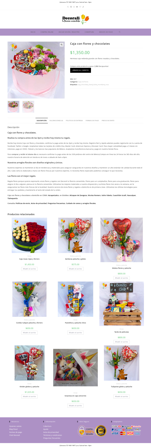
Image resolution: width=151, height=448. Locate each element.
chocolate (84, 84)
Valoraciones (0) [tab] (56, 121)
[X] (67, 6)
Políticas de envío (23, 203)
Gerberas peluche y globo (75, 259)
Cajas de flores (83, 82)
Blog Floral (13, 429)
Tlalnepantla (13, 198)
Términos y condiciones (52, 435)
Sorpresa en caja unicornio (75, 396)
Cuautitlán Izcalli (119, 195)
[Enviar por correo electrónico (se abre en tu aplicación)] (80, 6)
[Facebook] (71, 6)
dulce (95, 84)
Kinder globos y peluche (29, 386)
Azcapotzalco (53, 195)
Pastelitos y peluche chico (75, 323)
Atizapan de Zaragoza (78, 195)
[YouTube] (77, 6)
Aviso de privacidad (39, 203)
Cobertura (47, 426)
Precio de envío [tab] (108, 121)
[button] (61, 45)
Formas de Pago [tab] (92, 121)
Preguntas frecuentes (51, 438)
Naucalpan (131, 195)
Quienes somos (15, 426)
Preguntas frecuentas (56, 203)
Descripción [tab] (42, 121)
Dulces (29, 256)
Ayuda (45, 429)
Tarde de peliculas (121, 332)
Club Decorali (14, 435)
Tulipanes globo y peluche (121, 386)
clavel (91, 84)
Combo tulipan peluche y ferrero (29, 323)
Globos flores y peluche (121, 268)
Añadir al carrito (81, 70)
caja (79, 84)
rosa (107, 84)
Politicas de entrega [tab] (74, 121)
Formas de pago (15, 432)
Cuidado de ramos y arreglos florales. (81, 203)
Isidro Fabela (107, 195)
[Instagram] (74, 6)
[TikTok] (83, 6)
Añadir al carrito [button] (29, 269)
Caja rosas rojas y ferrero (29, 259)
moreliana (101, 84)
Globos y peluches (75, 256)
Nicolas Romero (94, 195)
